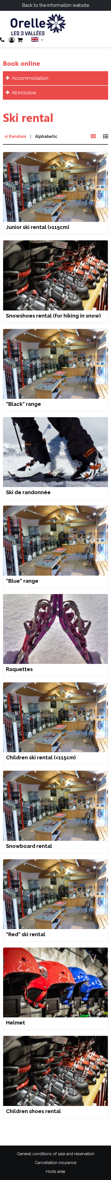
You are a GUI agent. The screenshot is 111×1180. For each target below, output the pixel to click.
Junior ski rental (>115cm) (37, 227)
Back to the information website (55, 5)
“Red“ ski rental (25, 934)
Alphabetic (46, 136)
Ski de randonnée (28, 492)
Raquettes (19, 669)
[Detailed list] (105, 136)
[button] (20, 40)
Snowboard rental (29, 846)
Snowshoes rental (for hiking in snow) (53, 315)
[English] (37, 40)
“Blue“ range (22, 581)
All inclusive (24, 92)
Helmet (15, 1022)
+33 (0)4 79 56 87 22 (3, 40)
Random (17, 136)
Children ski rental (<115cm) (41, 757)
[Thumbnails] (93, 136)
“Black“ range (23, 404)
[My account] (12, 40)
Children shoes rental (33, 1111)
